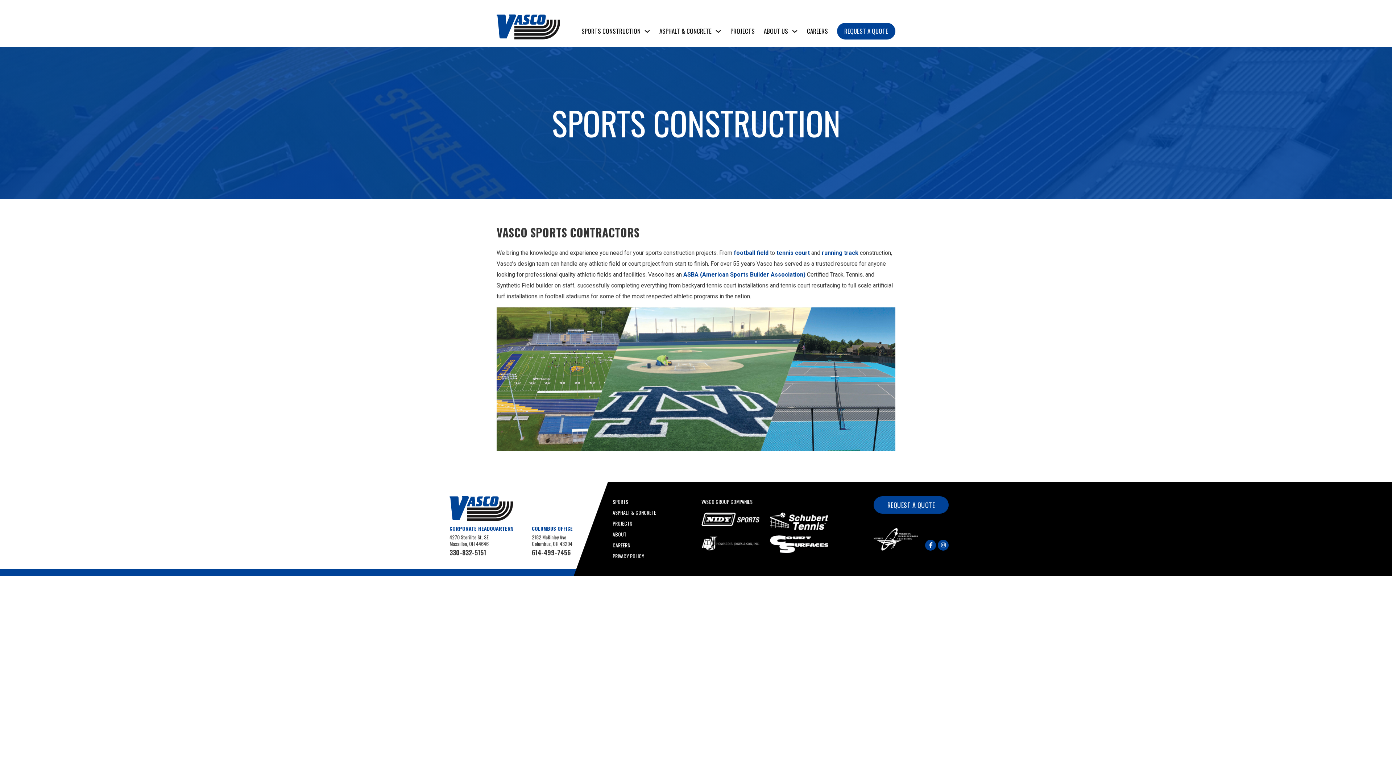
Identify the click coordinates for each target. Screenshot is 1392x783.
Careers (817, 31)
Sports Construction (611, 31)
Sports (620, 501)
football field (751, 252)
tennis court (793, 252)
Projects (742, 31)
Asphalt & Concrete (685, 31)
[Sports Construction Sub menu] (647, 31)
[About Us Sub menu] (795, 31)
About (619, 534)
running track (841, 252)
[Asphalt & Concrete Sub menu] (718, 31)
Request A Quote (866, 31)
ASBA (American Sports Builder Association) (744, 274)
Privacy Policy (628, 556)
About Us (776, 31)
